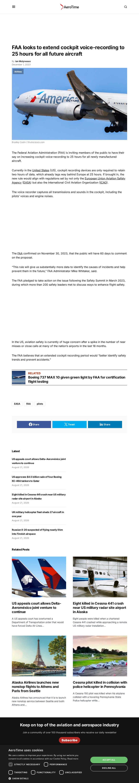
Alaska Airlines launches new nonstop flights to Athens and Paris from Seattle (35, 686)
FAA (20, 253)
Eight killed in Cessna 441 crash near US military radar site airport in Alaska (99, 607)
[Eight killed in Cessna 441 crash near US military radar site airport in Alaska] (100, 577)
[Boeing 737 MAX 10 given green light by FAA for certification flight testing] (18, 377)
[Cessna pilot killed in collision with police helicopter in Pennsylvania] (100, 656)
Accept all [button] (109, 759)
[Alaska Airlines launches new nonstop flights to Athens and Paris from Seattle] (39, 656)
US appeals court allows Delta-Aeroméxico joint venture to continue (36, 607)
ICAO (103, 182)
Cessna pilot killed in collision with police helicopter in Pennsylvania (100, 684)
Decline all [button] (109, 768)
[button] (13, 7)
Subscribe (69, 740)
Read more (72, 758)
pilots (40, 403)
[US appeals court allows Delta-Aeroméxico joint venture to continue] (39, 577)
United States (40, 170)
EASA (27, 182)
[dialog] (69, 764)
